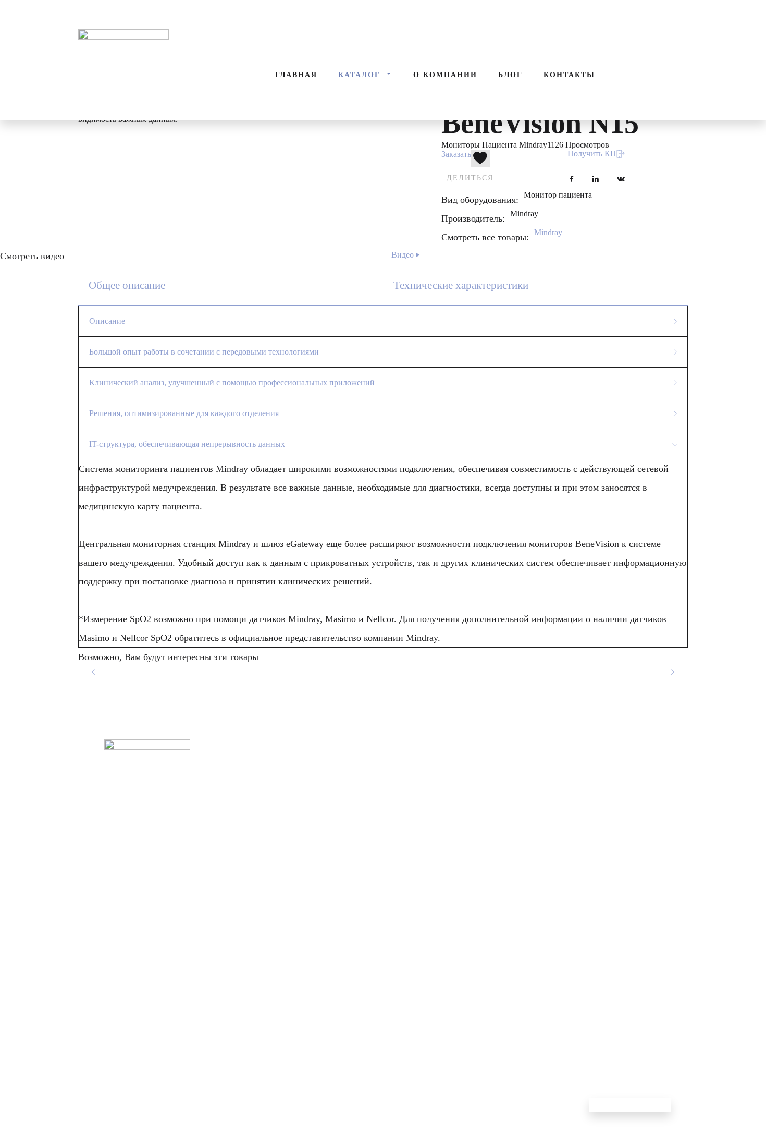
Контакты (569, 75)
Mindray (548, 232)
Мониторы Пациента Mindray (494, 144)
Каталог (359, 75)
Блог (510, 75)
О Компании (445, 75)
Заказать (456, 154)
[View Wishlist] (60, 10)
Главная (296, 75)
